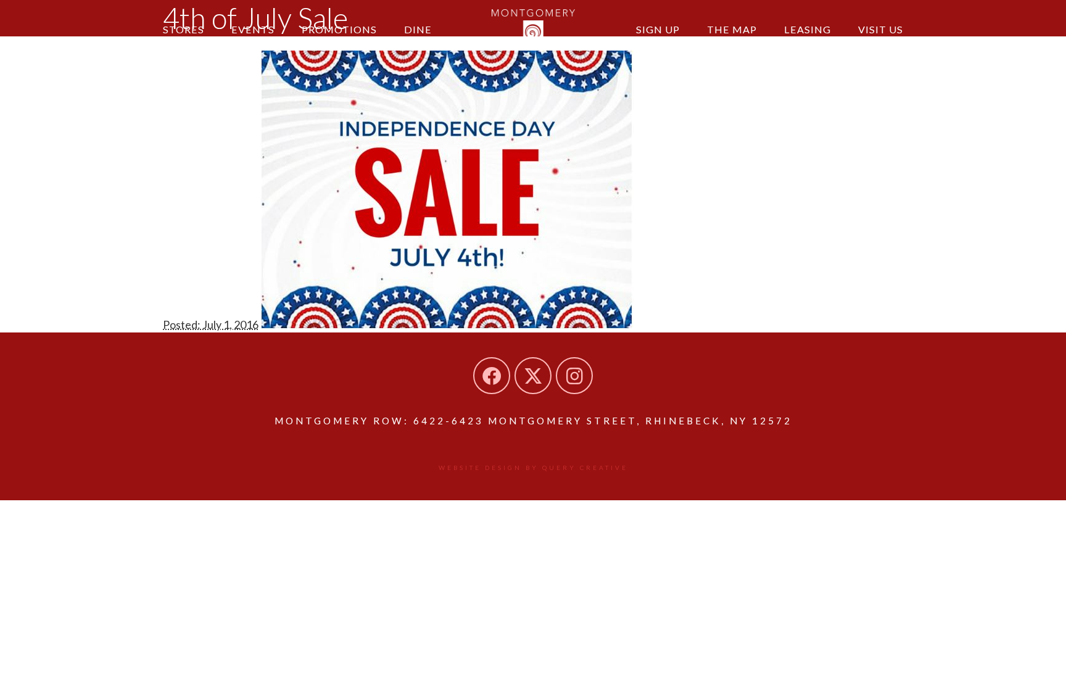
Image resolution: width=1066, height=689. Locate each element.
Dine (418, 29)
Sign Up (658, 29)
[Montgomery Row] (533, 27)
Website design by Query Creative (533, 467)
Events (253, 29)
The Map (732, 29)
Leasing (807, 29)
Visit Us (880, 29)
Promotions (339, 29)
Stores (183, 29)
